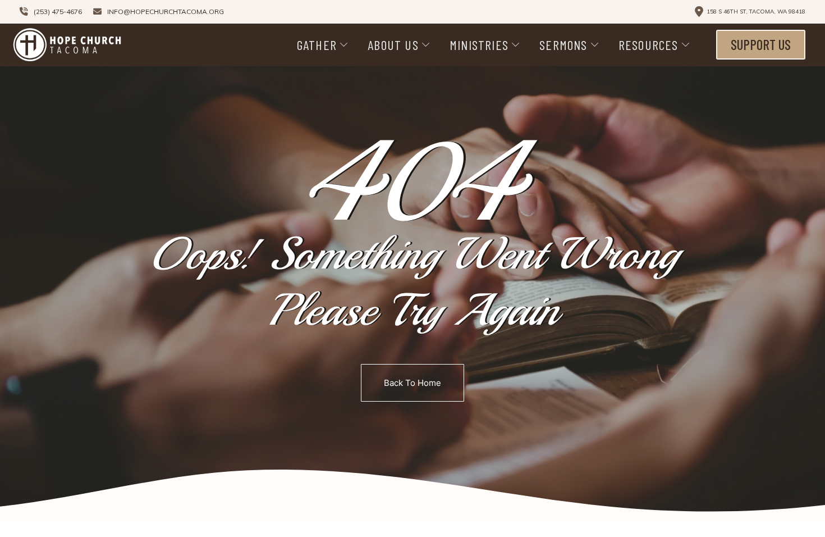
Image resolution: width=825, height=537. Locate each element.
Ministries (479, 45)
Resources (648, 45)
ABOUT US (393, 45)
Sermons (563, 45)
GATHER (317, 45)
